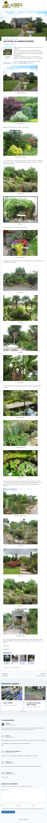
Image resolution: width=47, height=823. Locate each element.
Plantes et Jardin (14, 39)
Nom (3, 805)
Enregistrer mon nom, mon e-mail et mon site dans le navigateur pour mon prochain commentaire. (23, 808)
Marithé (7, 736)
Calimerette (7, 44)
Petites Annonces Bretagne (12, 751)
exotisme (12, 667)
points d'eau (17, 667)
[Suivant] (44, 698)
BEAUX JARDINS (7, 703)
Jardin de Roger (7, 63)
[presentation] (11, 693)
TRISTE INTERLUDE (41, 674)
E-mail (19, 805)
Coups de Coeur (6, 39)
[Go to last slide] (3, 698)
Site (33, 805)
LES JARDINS (4, 674)
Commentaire (5, 790)
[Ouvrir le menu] (45, 4)
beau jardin (6, 667)
